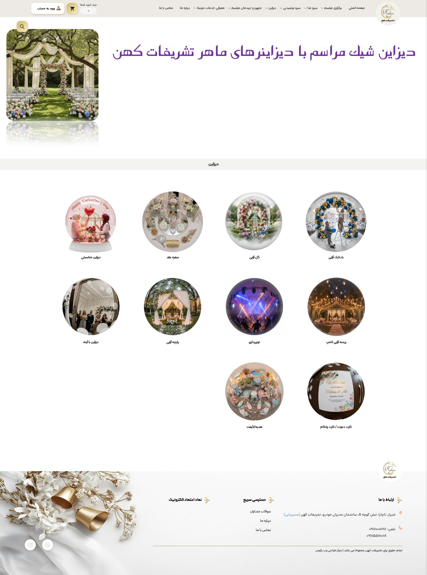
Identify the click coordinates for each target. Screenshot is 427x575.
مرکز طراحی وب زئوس (328, 550)
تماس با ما (166, 8)
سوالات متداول (260, 511)
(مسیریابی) (292, 514)
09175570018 (376, 535)
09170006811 (377, 529)
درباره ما (185, 8)
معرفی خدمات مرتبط (211, 8)
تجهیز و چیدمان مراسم (247, 8)
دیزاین (272, 8)
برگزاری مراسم (333, 8)
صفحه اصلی (357, 8)
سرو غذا (312, 8)
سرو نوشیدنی (291, 8)
